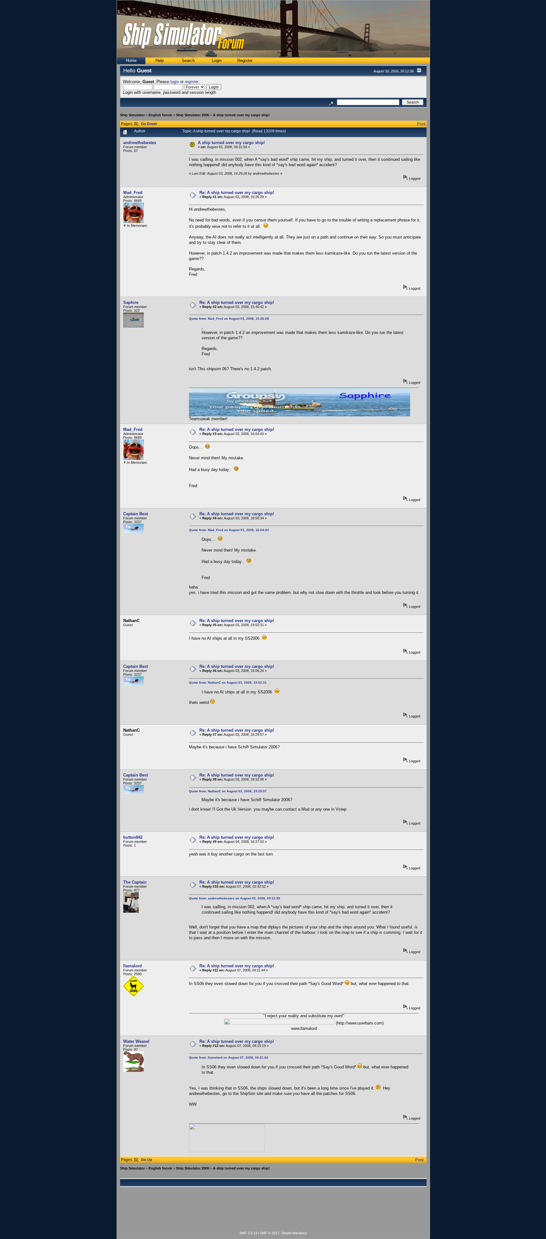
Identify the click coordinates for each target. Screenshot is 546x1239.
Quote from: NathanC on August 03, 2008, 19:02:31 (228, 682)
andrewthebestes (139, 142)
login (174, 81)
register (191, 81)
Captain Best (135, 513)
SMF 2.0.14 (248, 1233)
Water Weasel (136, 1041)
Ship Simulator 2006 (192, 115)
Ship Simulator (132, 115)
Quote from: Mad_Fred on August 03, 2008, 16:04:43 (229, 530)
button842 (133, 837)
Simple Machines (294, 1233)
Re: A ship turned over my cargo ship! (236, 192)
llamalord (132, 966)
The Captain (135, 882)
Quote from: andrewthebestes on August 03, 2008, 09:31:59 (234, 898)
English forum (160, 115)
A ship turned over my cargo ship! (241, 115)
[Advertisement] (273, 1212)
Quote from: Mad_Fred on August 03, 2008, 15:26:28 (229, 318)
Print (421, 124)
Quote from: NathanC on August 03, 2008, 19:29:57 (228, 791)
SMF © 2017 (269, 1233)
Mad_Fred (133, 192)
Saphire (130, 302)
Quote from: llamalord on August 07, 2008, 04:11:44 (228, 1057)
